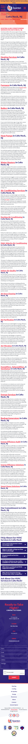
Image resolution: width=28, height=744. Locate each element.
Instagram (17, 715)
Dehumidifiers (18, 367)
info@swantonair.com (14, 641)
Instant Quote (14, 705)
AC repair (7, 199)
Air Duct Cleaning (8, 294)
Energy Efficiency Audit (10, 442)
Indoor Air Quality (8, 271)
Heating (14, 686)
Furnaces (5, 85)
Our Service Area (15, 19)
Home (2, 19)
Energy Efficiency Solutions (12, 465)
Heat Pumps (6, 135)
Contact (14, 702)
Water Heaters (8, 162)
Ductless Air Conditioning (12, 217)
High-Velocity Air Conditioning (14, 243)
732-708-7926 (3, 10)
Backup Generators (10, 418)
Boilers (4, 108)
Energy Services (8, 394)
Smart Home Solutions (10, 486)
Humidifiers (6, 367)
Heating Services (9, 57)
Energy (14, 694)
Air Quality (14, 691)
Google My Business (14, 715)
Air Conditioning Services (13, 190)
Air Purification (7, 320)
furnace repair (23, 87)
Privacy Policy (14, 709)
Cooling (14, 689)
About (7, 19)
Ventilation (5, 369)
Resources (14, 697)
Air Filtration (6, 346)
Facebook (10, 715)
